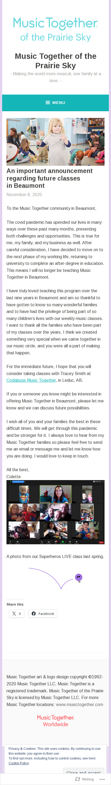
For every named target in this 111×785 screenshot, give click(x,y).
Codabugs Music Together (31, 380)
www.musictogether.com (79, 704)
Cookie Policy (19, 763)
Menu (58, 102)
